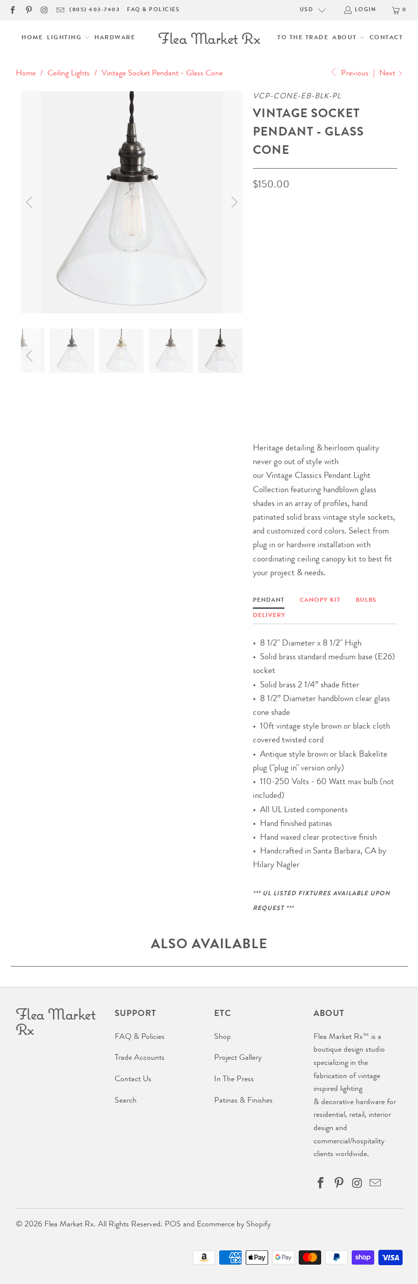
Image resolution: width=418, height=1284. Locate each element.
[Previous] (30, 202)
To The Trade (302, 38)
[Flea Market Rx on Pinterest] (27, 10)
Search (126, 1101)
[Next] (233, 202)
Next (388, 74)
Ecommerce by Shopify (234, 1225)
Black (268, 279)
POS (173, 1225)
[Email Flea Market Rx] (60, 10)
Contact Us (133, 1080)
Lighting (65, 38)
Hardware (114, 38)
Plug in (271, 328)
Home (32, 38)
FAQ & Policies (153, 10)
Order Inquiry (294, 370)
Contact (386, 38)
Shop (222, 1037)
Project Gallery (238, 1058)
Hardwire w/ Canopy (336, 328)
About (345, 38)
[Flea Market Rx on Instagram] (44, 10)
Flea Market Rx (69, 1225)
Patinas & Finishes (243, 1101)
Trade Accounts (140, 1058)
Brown (306, 279)
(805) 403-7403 (94, 10)
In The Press (234, 1080)
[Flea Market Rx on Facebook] (12, 10)
